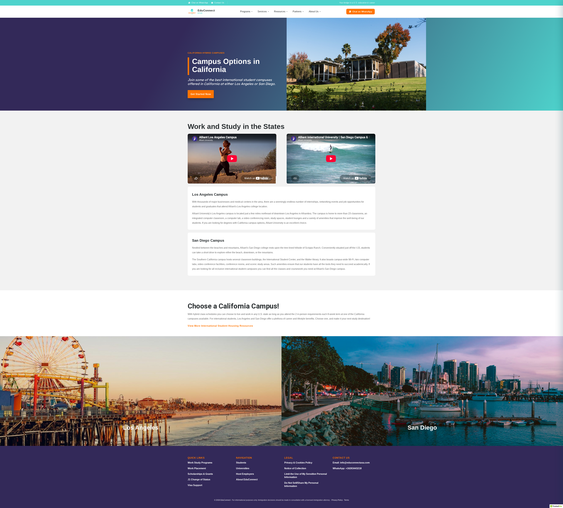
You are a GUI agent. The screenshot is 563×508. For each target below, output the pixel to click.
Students (241, 462)
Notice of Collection (295, 468)
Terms (346, 500)
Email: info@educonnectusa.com (351, 462)
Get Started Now (201, 94)
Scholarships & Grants (200, 474)
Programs (245, 11)
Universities (242, 468)
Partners (297, 11)
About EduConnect (247, 479)
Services (262, 11)
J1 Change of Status (199, 479)
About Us (313, 11)
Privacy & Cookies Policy (298, 462)
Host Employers (245, 474)
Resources (279, 11)
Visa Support (195, 485)
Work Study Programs (200, 462)
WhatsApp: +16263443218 (347, 468)
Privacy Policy (337, 500)
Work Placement (197, 468)
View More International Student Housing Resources (220, 326)
